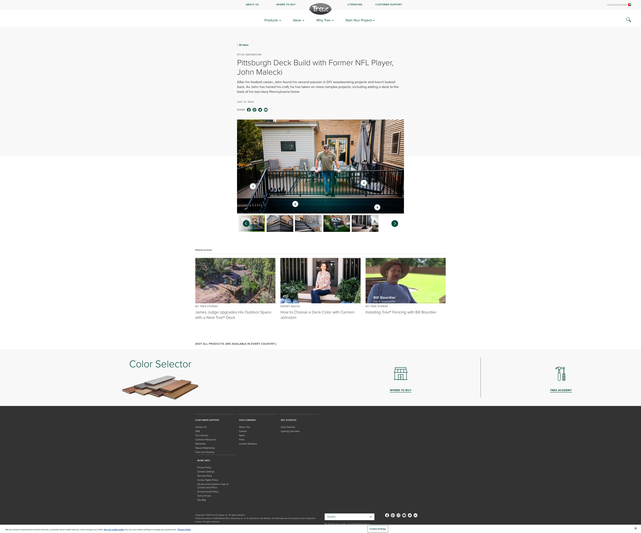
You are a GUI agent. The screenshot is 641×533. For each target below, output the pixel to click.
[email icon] (266, 110)
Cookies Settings (378, 528)
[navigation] (320, 5)
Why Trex (323, 20)
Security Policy (204, 476)
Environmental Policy (208, 491)
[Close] (635, 528)
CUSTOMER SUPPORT (388, 4)
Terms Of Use (204, 496)
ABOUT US (252, 4)
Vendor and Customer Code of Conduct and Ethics (212, 485)
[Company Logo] (320, 9)
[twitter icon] (260, 110)
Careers (243, 431)
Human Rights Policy (207, 480)
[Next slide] (396, 223)
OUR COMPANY (247, 420)
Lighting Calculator (290, 431)
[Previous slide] (244, 223)
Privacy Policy (204, 467)
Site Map (201, 500)
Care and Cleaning (204, 452)
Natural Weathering (205, 448)
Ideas (297, 20)
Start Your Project (358, 20)
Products (271, 20)
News (242, 435)
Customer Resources (205, 439)
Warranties (200, 444)
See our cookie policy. (114, 529)
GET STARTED (288, 420)
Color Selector (288, 427)
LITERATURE (355, 4)
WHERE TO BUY (286, 4)
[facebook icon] (249, 110)
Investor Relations (248, 444)
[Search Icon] (628, 19)
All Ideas (244, 45)
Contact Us (200, 427)
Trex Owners (201, 435)
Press (241, 439)
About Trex (244, 427)
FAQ (197, 431)
